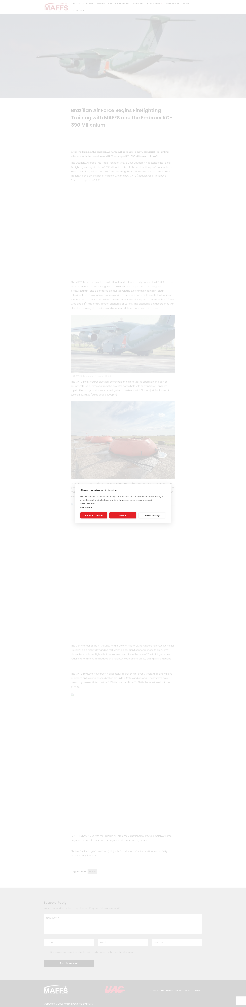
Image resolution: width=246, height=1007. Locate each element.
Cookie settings (152, 515)
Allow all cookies (94, 515)
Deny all (122, 515)
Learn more (86, 507)
